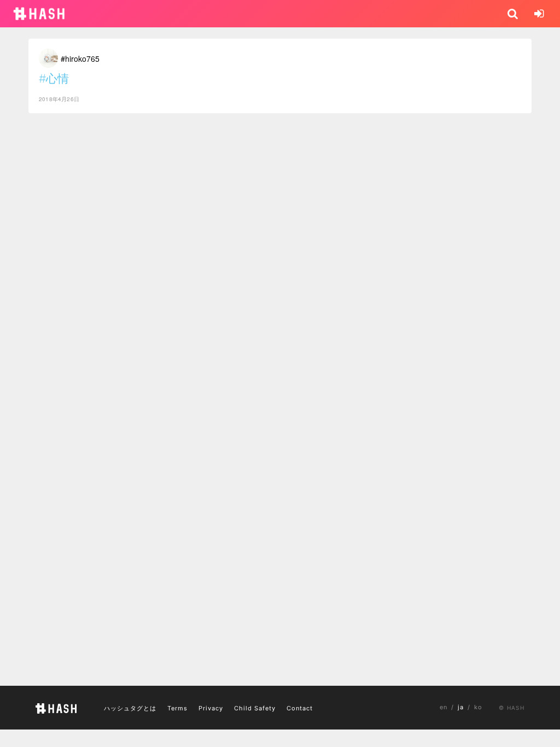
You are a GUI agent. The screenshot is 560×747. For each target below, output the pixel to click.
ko (478, 707)
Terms (177, 708)
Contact (300, 708)
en (443, 707)
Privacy (211, 708)
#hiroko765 (80, 58)
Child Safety (255, 708)
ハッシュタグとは (130, 708)
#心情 (54, 78)
